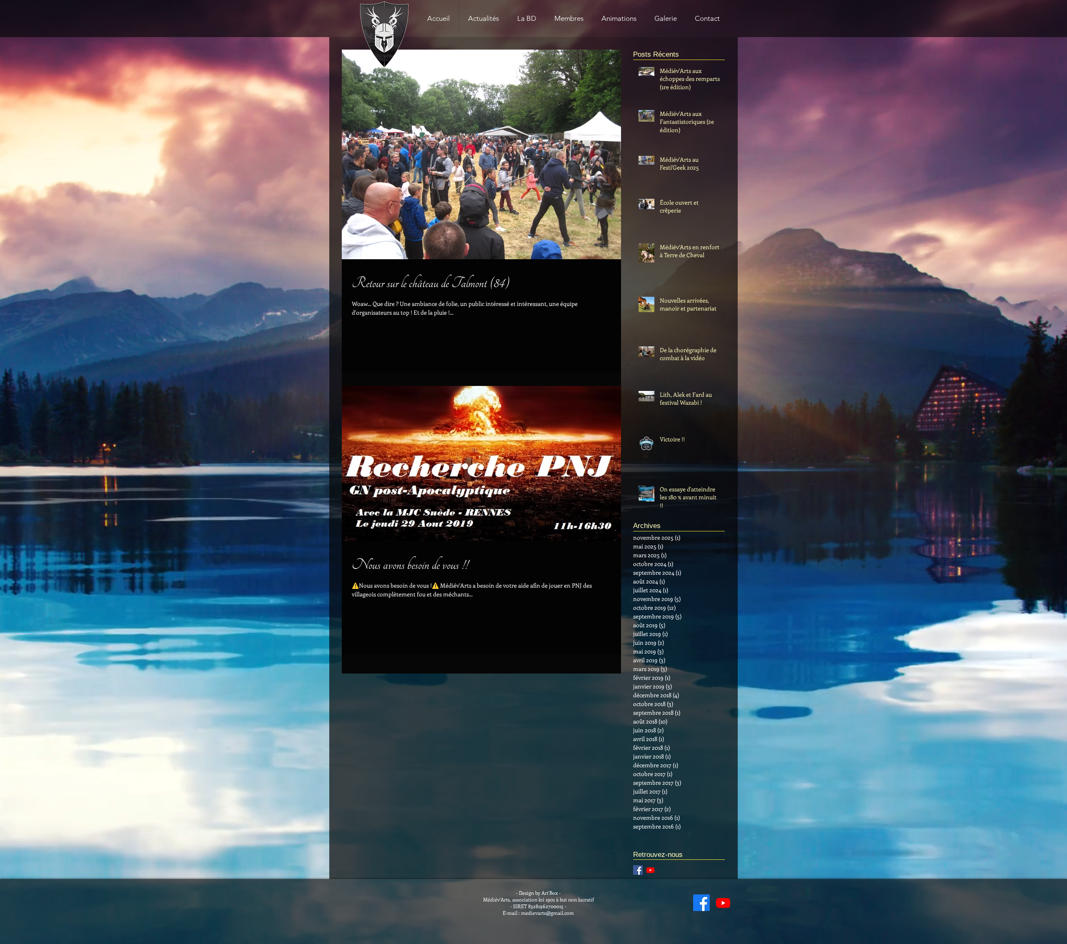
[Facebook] (701, 902)
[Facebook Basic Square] (638, 870)
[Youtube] (650, 870)
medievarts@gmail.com (547, 912)
